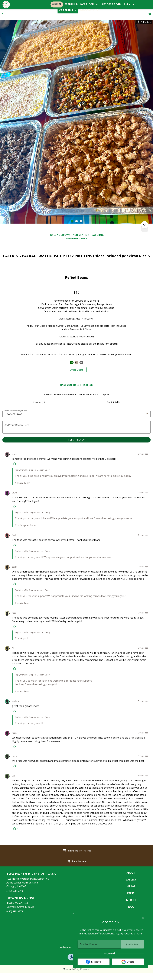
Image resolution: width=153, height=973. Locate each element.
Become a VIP (111, 4)
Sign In (129, 4)
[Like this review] (15, 464)
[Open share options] (149, 14)
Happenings (89, 10)
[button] (81, 4)
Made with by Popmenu (46, 969)
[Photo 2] (76, 221)
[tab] (39, 402)
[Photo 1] (72, 221)
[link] (77, 369)
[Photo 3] (81, 221)
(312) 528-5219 (14, 891)
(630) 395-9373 (14, 911)
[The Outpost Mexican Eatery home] (15, 4)
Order (57, 4)
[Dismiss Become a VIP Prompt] (143, 918)
